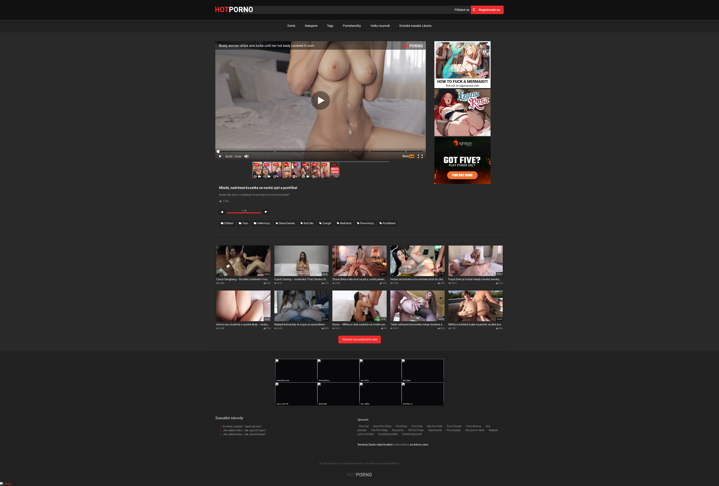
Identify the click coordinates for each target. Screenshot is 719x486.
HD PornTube (416, 430)
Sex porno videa (474, 430)
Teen (245, 223)
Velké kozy (263, 223)
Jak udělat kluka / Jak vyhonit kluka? (244, 434)
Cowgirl (326, 223)
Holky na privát (380, 26)
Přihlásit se (461, 10)
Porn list (364, 426)
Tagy (330, 26)
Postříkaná (388, 223)
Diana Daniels (286, 223)
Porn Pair (417, 426)
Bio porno (398, 430)
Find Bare (401, 426)
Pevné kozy (367, 223)
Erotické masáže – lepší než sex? (242, 426)
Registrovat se (489, 10)
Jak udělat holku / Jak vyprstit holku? (244, 430)
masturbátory (401, 444)
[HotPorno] (234, 10)
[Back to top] (706, 475)
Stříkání (228, 223)
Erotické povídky (388, 434)
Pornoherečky (352, 26)
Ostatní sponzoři (412, 434)
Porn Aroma (474, 426)
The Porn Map (379, 430)
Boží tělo (308, 223)
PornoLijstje (454, 430)
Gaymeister (435, 430)
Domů (291, 26)
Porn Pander (454, 426)
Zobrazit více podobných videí (359, 339)
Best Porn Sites (382, 426)
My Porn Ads (434, 426)
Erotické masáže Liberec (415, 26)
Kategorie (311, 26)
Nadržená (345, 223)
